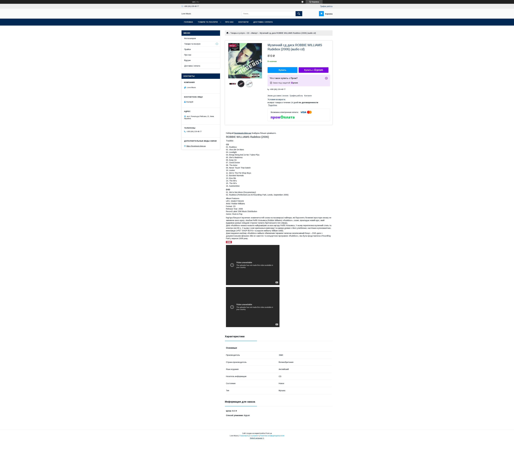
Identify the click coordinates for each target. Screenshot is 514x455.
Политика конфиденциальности (272, 436)
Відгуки (187, 60)
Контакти (243, 22)
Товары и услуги (237, 33)
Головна (188, 22)
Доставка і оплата (263, 22)
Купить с (309, 70)
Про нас (229, 22)
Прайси (187, 49)
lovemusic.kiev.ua (242, 133)
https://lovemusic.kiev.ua (196, 146)
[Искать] (299, 13)
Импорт (254, 33)
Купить (282, 70)
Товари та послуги (208, 22)
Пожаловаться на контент (249, 436)
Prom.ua (269, 433)
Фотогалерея (190, 38)
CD (248, 33)
